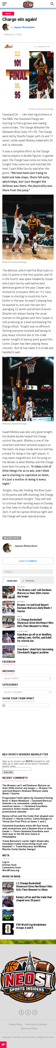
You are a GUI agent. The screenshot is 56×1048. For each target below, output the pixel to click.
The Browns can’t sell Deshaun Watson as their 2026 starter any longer (34, 593)
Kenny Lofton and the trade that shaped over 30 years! (34, 898)
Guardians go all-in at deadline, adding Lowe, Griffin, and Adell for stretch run (34, 637)
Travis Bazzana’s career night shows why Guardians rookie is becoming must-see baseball (25, 843)
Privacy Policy (15, 1024)
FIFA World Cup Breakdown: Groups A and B (31, 926)
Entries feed (9, 865)
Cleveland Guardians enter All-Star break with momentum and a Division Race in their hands (27, 828)
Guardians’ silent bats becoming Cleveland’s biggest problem (35, 651)
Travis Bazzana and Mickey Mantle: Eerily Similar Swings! (24, 847)
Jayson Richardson (24, 27)
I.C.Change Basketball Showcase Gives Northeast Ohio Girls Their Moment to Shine (35, 622)
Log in (5, 862)
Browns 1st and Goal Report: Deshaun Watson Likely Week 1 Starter (34, 608)
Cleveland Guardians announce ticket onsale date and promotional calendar (24, 808)
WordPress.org (10, 870)
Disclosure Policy (29, 1028)
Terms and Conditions (36, 1024)
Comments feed (11, 867)
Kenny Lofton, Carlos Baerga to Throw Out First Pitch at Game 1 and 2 (27, 820)
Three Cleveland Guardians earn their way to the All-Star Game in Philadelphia (25, 834)
